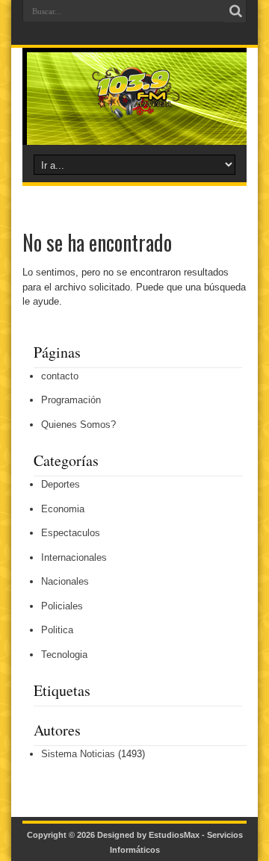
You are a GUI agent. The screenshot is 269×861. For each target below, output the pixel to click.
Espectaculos (70, 532)
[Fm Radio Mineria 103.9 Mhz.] (134, 107)
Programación (71, 399)
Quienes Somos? (78, 424)
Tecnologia (64, 654)
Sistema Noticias (78, 753)
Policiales (62, 606)
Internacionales (74, 557)
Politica (57, 629)
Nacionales (65, 581)
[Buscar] (235, 11)
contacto (59, 376)
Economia (62, 509)
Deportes (60, 484)
